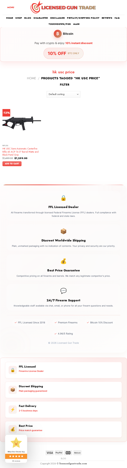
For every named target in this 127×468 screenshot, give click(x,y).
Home (9, 18)
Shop (18, 18)
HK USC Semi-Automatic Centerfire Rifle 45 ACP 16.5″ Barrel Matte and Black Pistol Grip (20, 151)
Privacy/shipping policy (83, 18)
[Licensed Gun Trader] (63, 7)
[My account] (117, 7)
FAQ (117, 18)
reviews (107, 18)
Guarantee (40, 18)
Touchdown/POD (60, 24)
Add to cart (12, 163)
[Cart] (123, 7)
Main (76, 24)
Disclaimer (57, 18)
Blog (27, 18)
